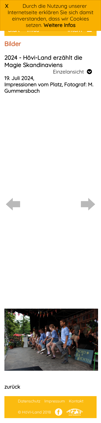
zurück (12, 386)
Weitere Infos (60, 25)
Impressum (54, 401)
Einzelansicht (70, 71)
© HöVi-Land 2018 (34, 412)
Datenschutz (29, 401)
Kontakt (76, 401)
